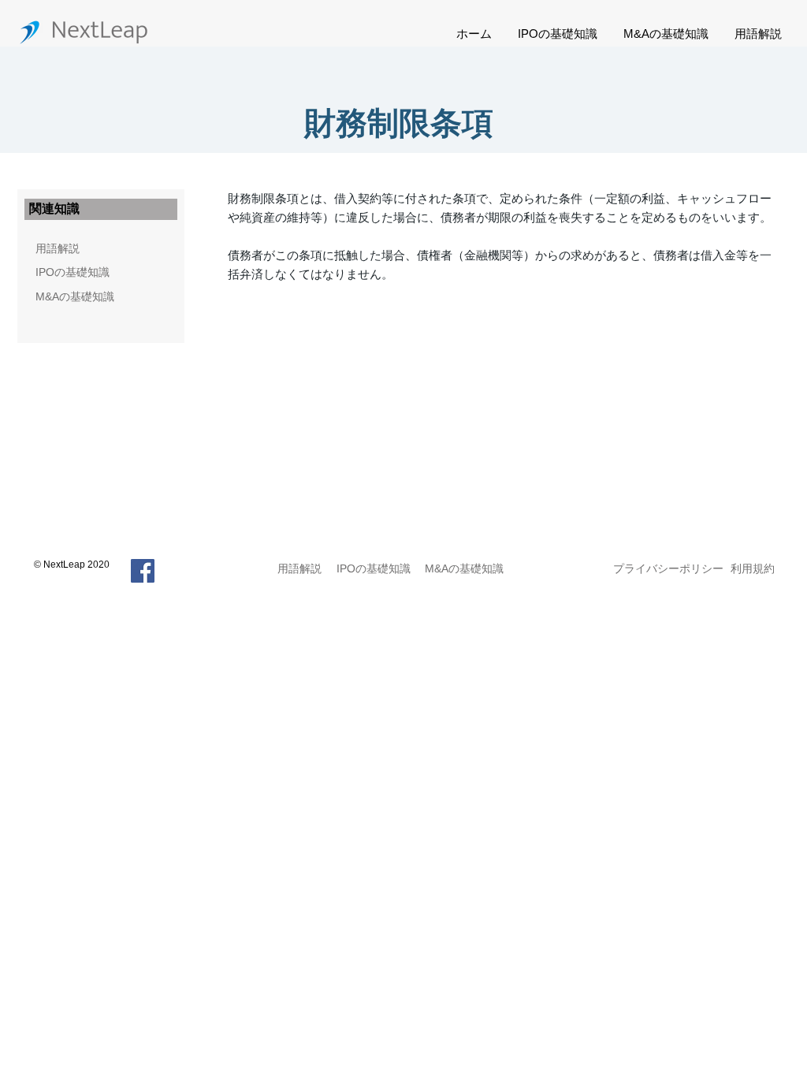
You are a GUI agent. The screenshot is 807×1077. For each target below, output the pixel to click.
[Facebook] (142, 571)
